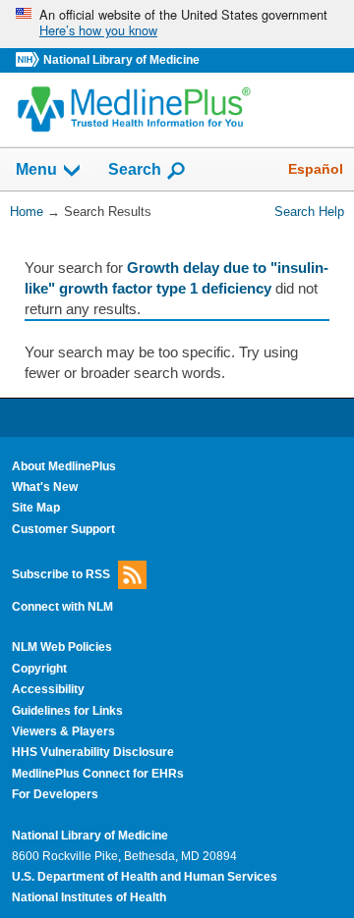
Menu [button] (36, 170)
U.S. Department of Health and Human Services (144, 877)
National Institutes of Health (89, 897)
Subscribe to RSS (61, 574)
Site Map (36, 507)
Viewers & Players (63, 731)
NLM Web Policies (62, 647)
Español (315, 169)
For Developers (55, 794)
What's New (45, 487)
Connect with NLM (62, 607)
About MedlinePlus (64, 466)
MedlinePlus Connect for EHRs (98, 774)
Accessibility (48, 689)
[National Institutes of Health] (29, 60)
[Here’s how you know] (177, 24)
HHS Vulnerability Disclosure (93, 752)
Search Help (309, 211)
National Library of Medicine (121, 60)
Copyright (39, 668)
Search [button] (134, 169)
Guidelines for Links (67, 711)
